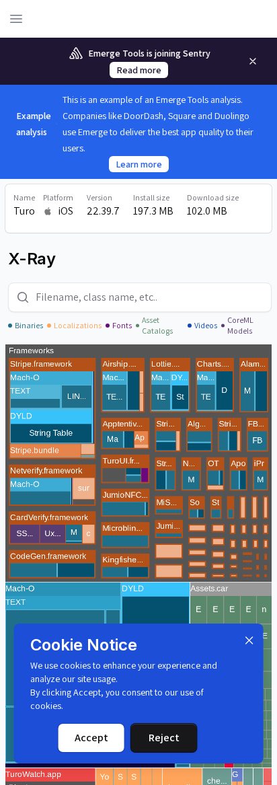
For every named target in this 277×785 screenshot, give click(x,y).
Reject (164, 738)
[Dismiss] (249, 640)
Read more (138, 70)
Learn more (139, 164)
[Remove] (253, 61)
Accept (91, 738)
